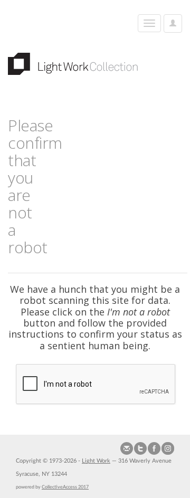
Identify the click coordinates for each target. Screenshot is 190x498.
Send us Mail (126, 448)
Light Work (96, 461)
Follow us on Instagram (168, 448)
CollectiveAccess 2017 (65, 487)
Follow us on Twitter (140, 448)
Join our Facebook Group (154, 448)
